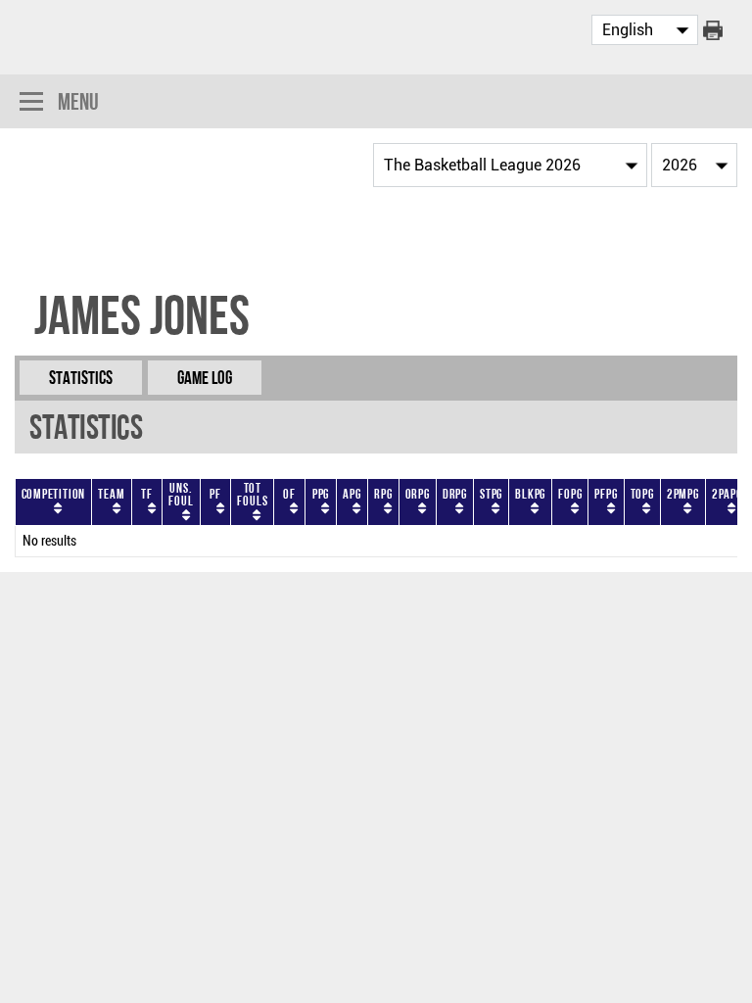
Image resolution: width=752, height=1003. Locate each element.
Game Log (204, 377)
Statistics (81, 377)
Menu (78, 101)
